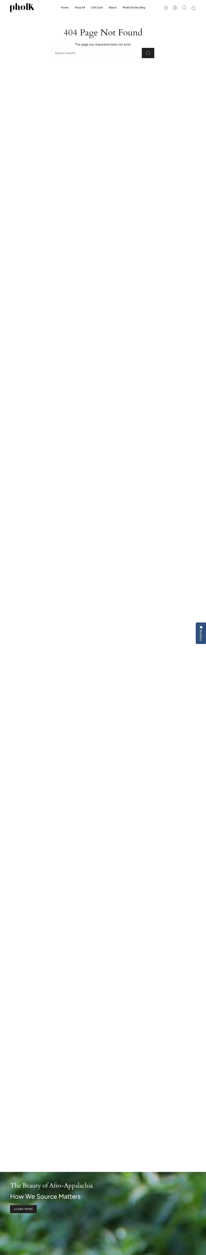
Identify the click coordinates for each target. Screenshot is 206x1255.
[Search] (148, 53)
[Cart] (193, 7)
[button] (112, 7)
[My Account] (175, 7)
